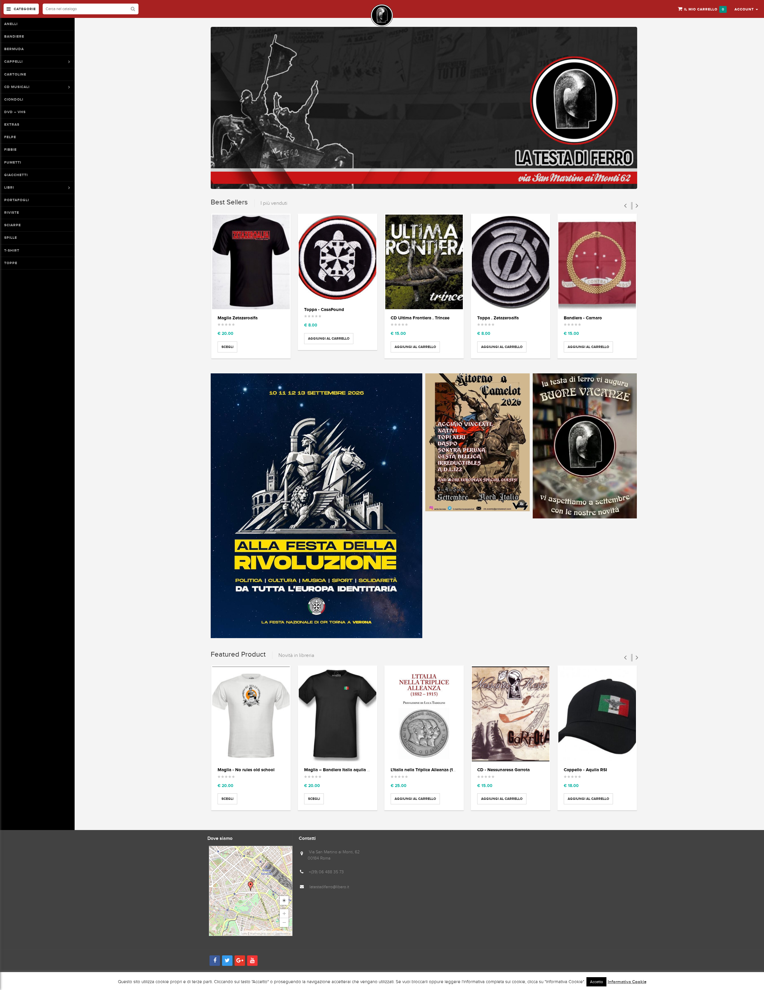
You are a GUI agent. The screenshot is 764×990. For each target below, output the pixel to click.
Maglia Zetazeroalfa (238, 317)
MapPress (255, 933)
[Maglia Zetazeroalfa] (251, 262)
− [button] (284, 922)
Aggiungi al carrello (328, 338)
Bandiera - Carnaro (583, 317)
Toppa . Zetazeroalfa (498, 317)
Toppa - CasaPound (324, 309)
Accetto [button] (596, 982)
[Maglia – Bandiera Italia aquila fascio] (337, 713)
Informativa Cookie (627, 982)
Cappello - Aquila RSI (585, 769)
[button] (746, 9)
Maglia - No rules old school (246, 769)
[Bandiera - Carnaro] (597, 262)
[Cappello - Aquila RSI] (597, 713)
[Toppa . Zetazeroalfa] (510, 262)
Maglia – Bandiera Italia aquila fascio (341, 769)
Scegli (227, 347)
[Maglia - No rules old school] (251, 713)
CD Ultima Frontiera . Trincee (420, 317)
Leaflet (244, 933)
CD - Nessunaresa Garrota (503, 769)
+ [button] (284, 913)
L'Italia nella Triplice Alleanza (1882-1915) (431, 769)
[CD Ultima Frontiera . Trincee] (424, 262)
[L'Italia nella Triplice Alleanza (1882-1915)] (424, 713)
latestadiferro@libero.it (329, 887)
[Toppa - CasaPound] (337, 258)
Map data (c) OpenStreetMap (276, 933)
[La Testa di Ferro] (382, 15)
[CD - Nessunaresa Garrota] (510, 713)
